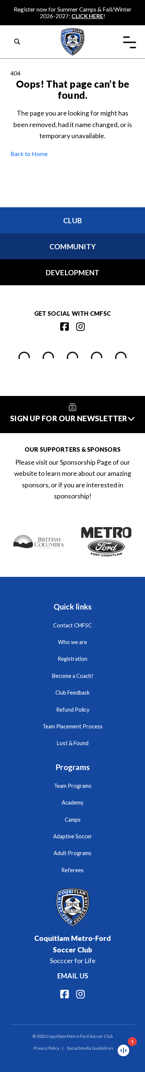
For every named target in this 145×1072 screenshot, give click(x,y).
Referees (72, 870)
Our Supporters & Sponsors (72, 449)
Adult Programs (72, 853)
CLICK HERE (87, 16)
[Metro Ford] (106, 542)
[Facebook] (64, 326)
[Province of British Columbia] (38, 542)
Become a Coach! (72, 676)
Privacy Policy (46, 1048)
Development (73, 272)
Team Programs (72, 786)
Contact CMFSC (72, 625)
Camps (73, 819)
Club (72, 220)
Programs (72, 766)
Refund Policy (72, 709)
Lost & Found (72, 743)
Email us (72, 976)
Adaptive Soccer (72, 836)
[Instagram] (80, 326)
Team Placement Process (72, 726)
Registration (72, 659)
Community (72, 246)
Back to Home (29, 153)
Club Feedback (72, 692)
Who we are (72, 642)
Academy (72, 802)
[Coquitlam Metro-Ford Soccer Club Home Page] (72, 31)
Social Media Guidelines (90, 1048)
